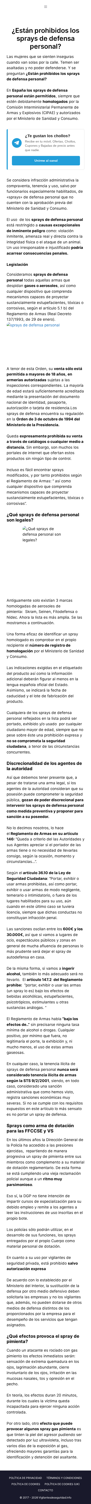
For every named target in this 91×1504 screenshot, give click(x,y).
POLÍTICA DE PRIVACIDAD (25, 1478)
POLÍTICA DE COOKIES (25, 1484)
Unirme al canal (46, 160)
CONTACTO (45, 1490)
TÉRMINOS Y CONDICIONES (64, 1478)
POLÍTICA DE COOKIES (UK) (62, 1484)
